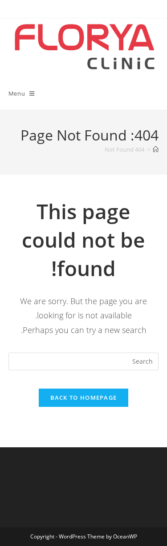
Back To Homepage (83, 397)
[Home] (156, 149)
